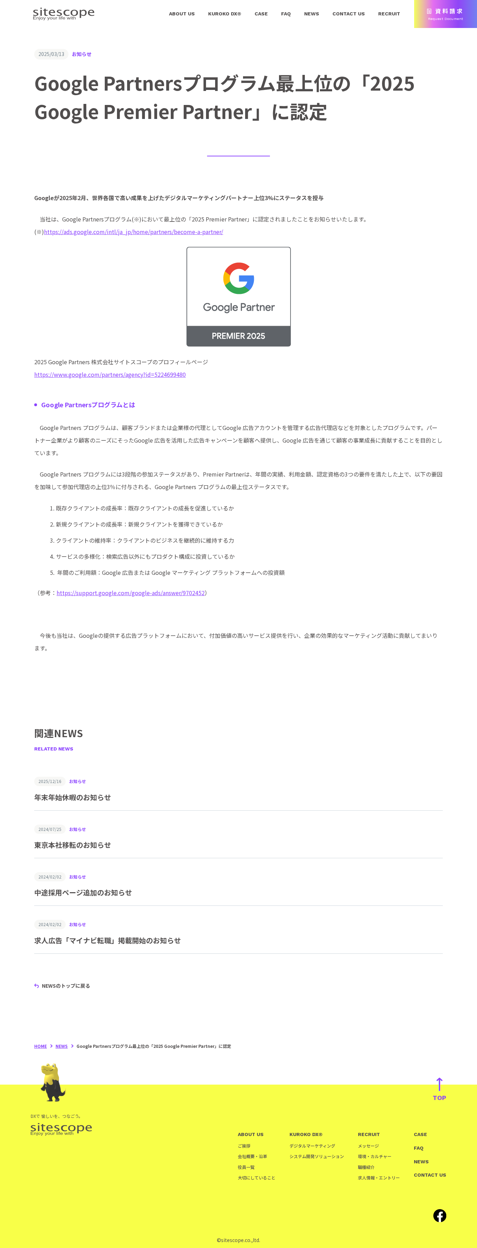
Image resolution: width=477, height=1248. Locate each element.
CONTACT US (348, 13)
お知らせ (81, 53)
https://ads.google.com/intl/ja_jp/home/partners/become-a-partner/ (133, 231)
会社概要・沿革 (252, 1156)
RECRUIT (389, 13)
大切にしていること (257, 1177)
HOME (40, 1046)
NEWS (311, 13)
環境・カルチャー (374, 1156)
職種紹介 (366, 1167)
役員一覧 (246, 1167)
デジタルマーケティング (312, 1146)
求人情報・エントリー (379, 1177)
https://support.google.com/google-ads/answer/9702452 (131, 592)
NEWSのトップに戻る (66, 985)
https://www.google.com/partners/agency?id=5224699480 (110, 374)
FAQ (286, 13)
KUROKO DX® (224, 13)
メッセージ (368, 1146)
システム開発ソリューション (316, 1156)
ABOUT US (182, 13)
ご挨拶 (244, 1146)
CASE (261, 13)
